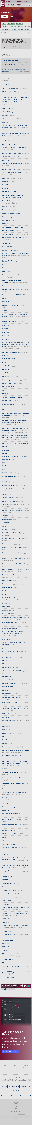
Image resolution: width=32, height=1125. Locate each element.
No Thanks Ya (6, 676)
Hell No (4, 409)
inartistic (22, 1114)
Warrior (4, 950)
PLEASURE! (6, 726)
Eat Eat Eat (5, 302)
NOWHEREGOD (7, 687)
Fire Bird (5, 328)
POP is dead (6, 729)
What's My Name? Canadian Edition (15, 65)
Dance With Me (7, 246)
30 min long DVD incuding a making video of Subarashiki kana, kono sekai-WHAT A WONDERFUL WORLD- (15, 99)
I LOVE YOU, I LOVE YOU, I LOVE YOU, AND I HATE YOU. (14, 458)
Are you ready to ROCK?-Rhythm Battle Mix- (15, 153)
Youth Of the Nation (8, 977)
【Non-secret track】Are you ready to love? (14, 680)
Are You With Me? (7, 160)
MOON (4, 648)
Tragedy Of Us (6, 931)
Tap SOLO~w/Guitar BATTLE (11, 894)
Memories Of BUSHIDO (9, 628)
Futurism (5, 355)
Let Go (4, 594)
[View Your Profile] (29, 5)
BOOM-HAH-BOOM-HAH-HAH (11, 213)
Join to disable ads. (8, 989)
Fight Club (5, 325)
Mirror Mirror (6, 639)
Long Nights (6, 606)
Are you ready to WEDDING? (11, 156)
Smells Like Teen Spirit (9, 844)
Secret (4, 789)
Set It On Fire (6, 803)
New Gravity (6, 660)
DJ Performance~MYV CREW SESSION (14, 295)
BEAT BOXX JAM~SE (9, 192)
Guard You (5, 393)
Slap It (4, 840)
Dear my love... (6, 286)
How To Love (6, 450)
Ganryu (4, 362)
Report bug (17, 1121)
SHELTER (5, 810)
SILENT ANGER (7, 837)
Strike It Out (5, 851)
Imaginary (5, 466)
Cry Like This (6, 243)
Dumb (4, 298)
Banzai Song (6, 185)
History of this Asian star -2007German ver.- (15, 443)
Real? (4, 736)
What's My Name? (7, 963)
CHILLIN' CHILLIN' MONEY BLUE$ (13, 227)
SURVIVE (5, 880)
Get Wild (5, 373)
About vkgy (26, 1086)
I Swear (4, 462)
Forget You (5, 335)
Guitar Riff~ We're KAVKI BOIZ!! (12, 397)
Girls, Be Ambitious (8, 386)
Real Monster (6, 740)
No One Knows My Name (10, 667)
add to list (12, 16)
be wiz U (5, 188)
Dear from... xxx (7, 268)
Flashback (5, 332)
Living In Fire (6, 603)
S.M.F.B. (4, 769)
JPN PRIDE (6, 522)
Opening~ (5, 690)
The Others (5, 904)
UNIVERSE (6, 943)
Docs (5, 1086)
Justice (4, 526)
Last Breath (5, 591)
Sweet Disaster (7, 887)
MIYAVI (7, 12)
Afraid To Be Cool (7, 108)
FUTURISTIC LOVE (8, 359)
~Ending (5, 310)
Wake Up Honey (7, 947)
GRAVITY (5, 390)
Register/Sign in (7, 1121)
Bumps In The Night (8, 220)
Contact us (26, 1121)
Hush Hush (5, 453)
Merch (17, 1090)
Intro (3, 469)
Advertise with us (10, 1123)
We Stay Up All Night (8, 959)
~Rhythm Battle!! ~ (7, 743)
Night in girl (5, 664)
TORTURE (5, 922)
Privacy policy (22, 1123)
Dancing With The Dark (9, 261)
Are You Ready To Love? (9, 141)
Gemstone (5, 369)
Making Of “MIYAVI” (8, 610)
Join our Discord (11, 1051)
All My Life (5, 122)
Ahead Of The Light (8, 112)
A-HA (4, 105)
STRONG (5, 854)
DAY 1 (4, 264)
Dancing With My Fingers (10, 250)
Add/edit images (6, 29)
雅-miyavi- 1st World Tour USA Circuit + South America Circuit (14, 643)
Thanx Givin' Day (7, 900)
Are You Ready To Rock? (10, 144)
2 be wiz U (5, 85)
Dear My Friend (7, 271)
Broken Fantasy (7, 217)
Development (15, 1086)
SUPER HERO (7, 876)
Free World (5, 339)
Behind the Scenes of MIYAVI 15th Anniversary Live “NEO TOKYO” (12, 196)
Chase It (4, 223)
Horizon (4, 446)
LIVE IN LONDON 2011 (11, 60)
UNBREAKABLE (7, 940)
